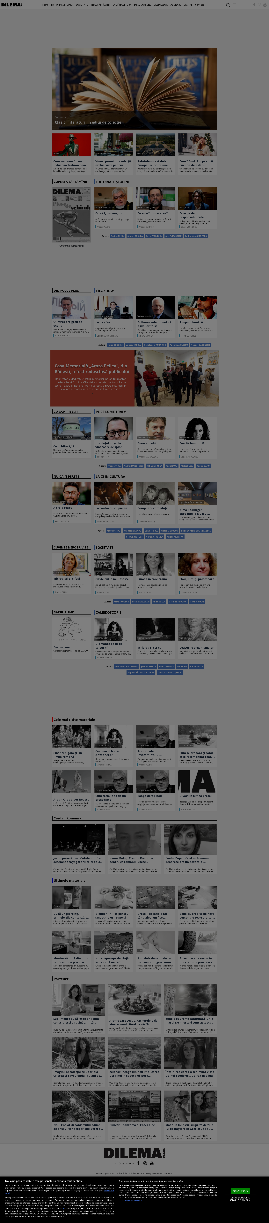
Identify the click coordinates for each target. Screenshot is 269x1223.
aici (64, 1208)
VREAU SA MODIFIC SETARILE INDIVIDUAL (240, 1199)
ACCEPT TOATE (240, 1190)
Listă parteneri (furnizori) (131, 1200)
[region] (134, 1199)
